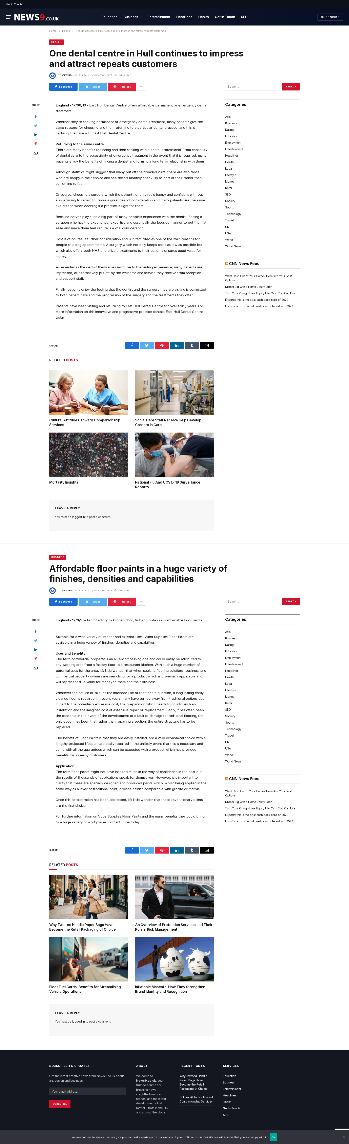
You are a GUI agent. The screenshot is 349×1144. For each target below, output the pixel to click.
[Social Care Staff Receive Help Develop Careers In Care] (174, 392)
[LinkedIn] (35, 134)
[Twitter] (35, 125)
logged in (78, 517)
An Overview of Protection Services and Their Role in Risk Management (173, 927)
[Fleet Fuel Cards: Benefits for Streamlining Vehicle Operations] (88, 959)
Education (110, 17)
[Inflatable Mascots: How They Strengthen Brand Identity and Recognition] (174, 959)
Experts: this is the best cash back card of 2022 (256, 299)
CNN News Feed (244, 263)
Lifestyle (230, 175)
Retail (228, 188)
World (229, 239)
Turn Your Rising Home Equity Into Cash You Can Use (260, 293)
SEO (244, 17)
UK (227, 227)
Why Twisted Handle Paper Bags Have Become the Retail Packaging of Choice (82, 927)
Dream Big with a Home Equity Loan (248, 286)
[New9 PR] (36, 17)
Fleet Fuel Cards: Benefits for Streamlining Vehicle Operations (85, 989)
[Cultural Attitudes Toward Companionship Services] (88, 392)
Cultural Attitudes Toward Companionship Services (84, 422)
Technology (233, 214)
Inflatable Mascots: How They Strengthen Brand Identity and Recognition (170, 989)
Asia (228, 116)
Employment (233, 142)
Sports (229, 207)
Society (230, 201)
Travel (229, 220)
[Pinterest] (35, 143)
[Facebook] (35, 116)
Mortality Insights (64, 482)
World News (233, 246)
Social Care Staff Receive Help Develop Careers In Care (168, 422)
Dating (229, 129)
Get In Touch (14, 4)
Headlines (184, 17)
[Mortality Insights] (88, 455)
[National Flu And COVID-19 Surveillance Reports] (174, 455)
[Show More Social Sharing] (141, 87)
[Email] (35, 152)
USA (228, 233)
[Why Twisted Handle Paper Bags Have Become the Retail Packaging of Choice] (88, 897)
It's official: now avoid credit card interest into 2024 (259, 306)
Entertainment (159, 17)
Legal (228, 168)
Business (131, 17)
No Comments (103, 75)
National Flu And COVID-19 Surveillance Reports (167, 484)
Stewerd (66, 75)
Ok (273, 1137)
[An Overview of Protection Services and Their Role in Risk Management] (174, 897)
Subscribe (330, 17)
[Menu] (8, 17)
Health (203, 17)
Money (229, 181)
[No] (344, 1137)
